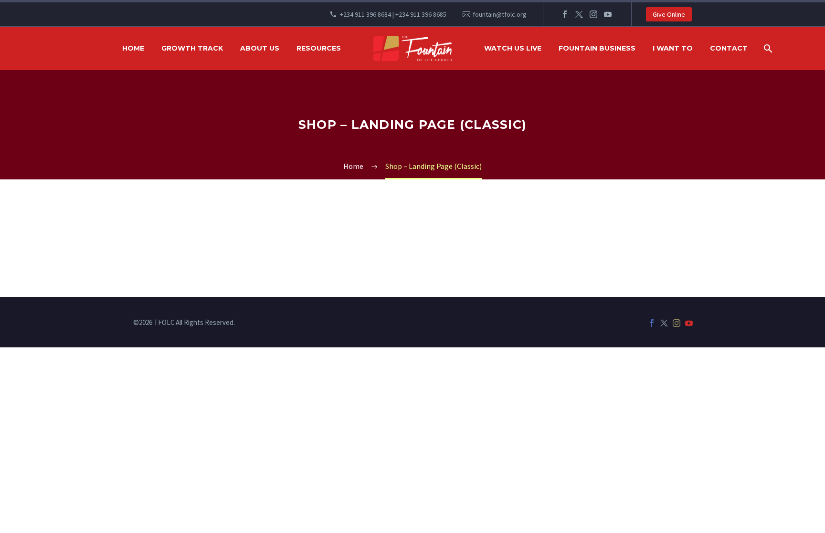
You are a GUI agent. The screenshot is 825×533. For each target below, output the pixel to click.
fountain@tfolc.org (500, 14)
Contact (729, 48)
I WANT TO (673, 48)
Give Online (669, 14)
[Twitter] (579, 14)
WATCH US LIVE (512, 48)
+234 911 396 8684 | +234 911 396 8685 (393, 14)
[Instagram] (593, 14)
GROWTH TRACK (192, 48)
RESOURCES (318, 48)
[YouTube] (608, 14)
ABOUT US (259, 48)
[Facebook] (565, 14)
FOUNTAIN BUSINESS (597, 48)
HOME (133, 48)
